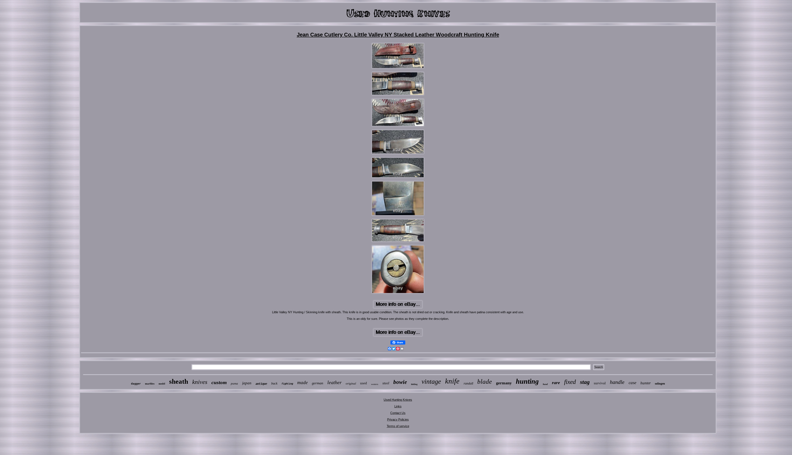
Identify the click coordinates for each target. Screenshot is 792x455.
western (374, 384)
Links (398, 406)
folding (414, 384)
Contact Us (397, 413)
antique (261, 383)
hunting (527, 381)
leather (334, 382)
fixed (570, 381)
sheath (178, 381)
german (317, 383)
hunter (645, 383)
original (351, 383)
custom (219, 382)
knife (452, 381)
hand (545, 384)
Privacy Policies (398, 419)
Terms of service (398, 426)
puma (234, 383)
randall (468, 383)
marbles (149, 383)
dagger (136, 383)
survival (600, 383)
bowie (400, 382)
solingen (660, 383)
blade (484, 381)
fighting (287, 383)
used (363, 383)
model (162, 383)
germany (504, 383)
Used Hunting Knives (398, 399)
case (632, 382)
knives (199, 382)
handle (617, 382)
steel (385, 383)
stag (585, 382)
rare (556, 382)
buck (274, 383)
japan (246, 383)
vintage (431, 381)
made (302, 382)
